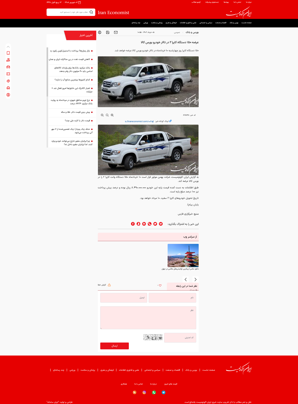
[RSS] (134, 392)
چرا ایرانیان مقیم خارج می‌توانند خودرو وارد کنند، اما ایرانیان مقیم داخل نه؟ (72, 143)
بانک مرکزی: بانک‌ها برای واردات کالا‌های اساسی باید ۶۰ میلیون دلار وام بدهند (73, 69)
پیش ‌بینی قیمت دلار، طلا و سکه (75, 112)
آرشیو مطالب (196, 2)
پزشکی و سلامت (157, 23)
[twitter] (154, 224)
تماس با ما (237, 2)
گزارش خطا (102, 285)
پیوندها (226, 2)
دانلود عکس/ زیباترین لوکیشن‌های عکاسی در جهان (180, 269)
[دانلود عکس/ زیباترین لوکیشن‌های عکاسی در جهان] (183, 255)
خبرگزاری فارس (185, 214)
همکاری (124, 384)
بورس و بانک (234, 23)
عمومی (177, 32)
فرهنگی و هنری (171, 23)
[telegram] (162, 224)
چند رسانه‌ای (136, 23)
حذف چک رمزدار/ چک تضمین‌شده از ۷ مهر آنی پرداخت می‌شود (72, 131)
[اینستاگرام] (144, 392)
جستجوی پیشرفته (212, 2)
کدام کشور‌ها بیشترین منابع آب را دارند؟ (72, 79)
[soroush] (137, 224)
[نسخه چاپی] (100, 32)
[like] (160, 285)
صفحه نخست (246, 23)
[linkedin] (143, 224)
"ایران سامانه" (53, 402)
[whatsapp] (148, 224)
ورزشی (145, 23)
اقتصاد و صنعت (220, 23)
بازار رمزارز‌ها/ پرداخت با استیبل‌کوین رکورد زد (70, 50)
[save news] (107, 32)
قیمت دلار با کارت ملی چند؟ (77, 120)
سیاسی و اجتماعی (205, 23)
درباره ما (248, 2)
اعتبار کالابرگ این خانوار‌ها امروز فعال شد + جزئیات (72, 90)
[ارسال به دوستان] (115, 32)
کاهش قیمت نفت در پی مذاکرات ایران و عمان (69, 59)
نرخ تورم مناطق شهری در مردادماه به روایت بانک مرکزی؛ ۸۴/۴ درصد (72, 102)
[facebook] (132, 224)
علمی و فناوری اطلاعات (188, 23)
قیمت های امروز (170, 384)
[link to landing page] (238, 12)
